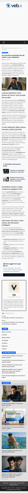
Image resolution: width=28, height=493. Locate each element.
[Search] (24, 42)
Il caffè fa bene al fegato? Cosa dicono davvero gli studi (14, 393)
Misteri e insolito (6, 332)
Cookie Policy (12, 483)
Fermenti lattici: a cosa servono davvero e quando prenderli (14, 417)
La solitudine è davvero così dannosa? (12, 317)
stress (12, 313)
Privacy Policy (20, 483)
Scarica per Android (14, 275)
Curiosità (4, 334)
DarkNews (9, 489)
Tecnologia (5, 340)
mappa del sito (14, 485)
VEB (2, 59)
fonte (3, 124)
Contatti (4, 349)
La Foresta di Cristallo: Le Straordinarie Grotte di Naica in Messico (13, 322)
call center (7, 313)
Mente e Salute (5, 52)
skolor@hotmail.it (10, 297)
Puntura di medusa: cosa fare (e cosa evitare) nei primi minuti (14, 440)
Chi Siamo (4, 343)
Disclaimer (6, 483)
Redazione (4, 346)
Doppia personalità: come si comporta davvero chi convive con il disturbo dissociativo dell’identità (12, 371)
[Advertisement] (14, 24)
